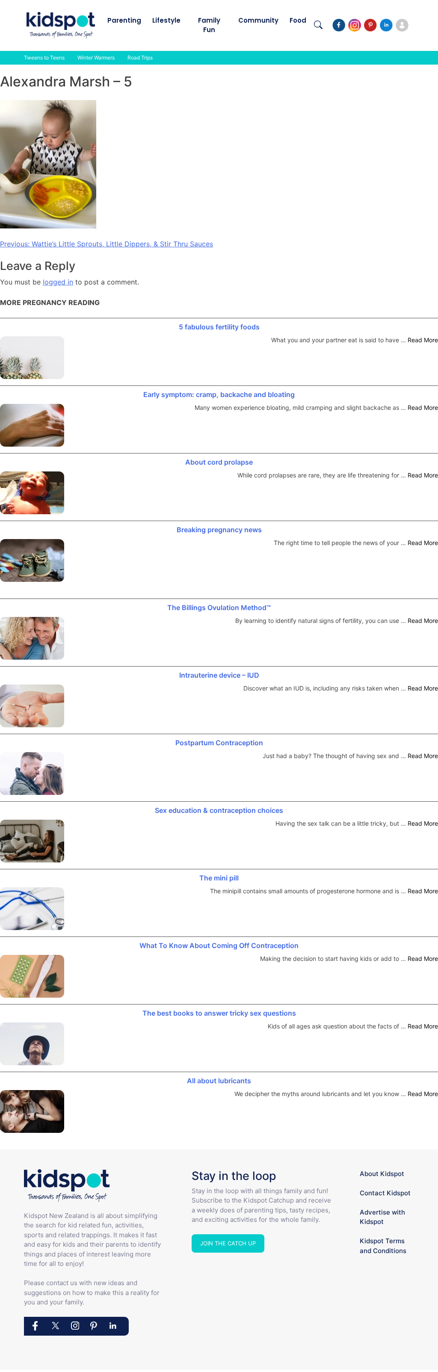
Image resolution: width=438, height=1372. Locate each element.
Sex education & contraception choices (219, 810)
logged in (58, 282)
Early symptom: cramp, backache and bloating (219, 394)
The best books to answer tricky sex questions (219, 1013)
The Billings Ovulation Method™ (219, 607)
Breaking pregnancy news (219, 529)
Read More (423, 340)
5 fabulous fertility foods (219, 327)
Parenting (124, 20)
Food (298, 20)
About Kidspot (382, 1174)
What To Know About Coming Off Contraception (219, 945)
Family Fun (209, 25)
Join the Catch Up (228, 1243)
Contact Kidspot (385, 1193)
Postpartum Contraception (219, 742)
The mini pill (219, 878)
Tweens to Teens (44, 57)
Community (258, 20)
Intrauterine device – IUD (219, 675)
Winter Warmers (96, 57)
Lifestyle (166, 20)
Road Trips (140, 57)
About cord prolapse (219, 462)
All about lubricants (219, 1080)
